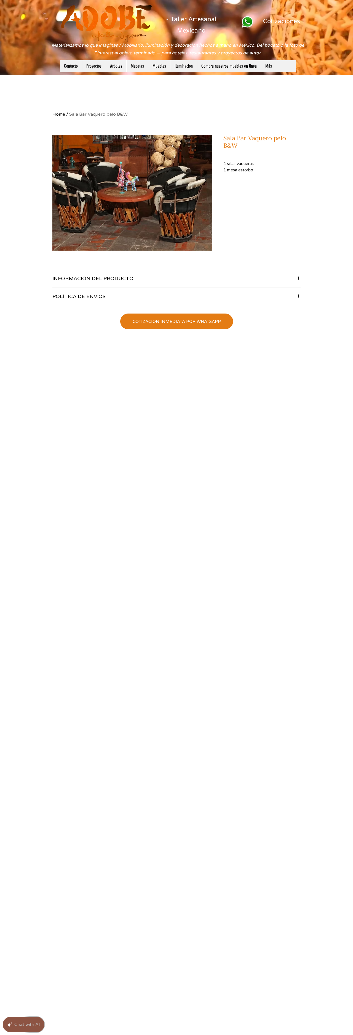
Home (58, 114)
